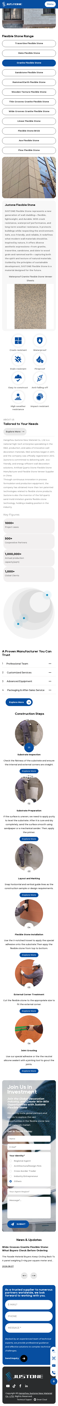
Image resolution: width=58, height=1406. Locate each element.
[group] (29, 302)
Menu (50, 4)
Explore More (29, 771)
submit (20, 1224)
